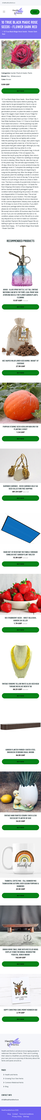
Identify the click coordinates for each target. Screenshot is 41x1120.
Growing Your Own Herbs (14, 1078)
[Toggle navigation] (4, 12)
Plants (30, 73)
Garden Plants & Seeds (19, 73)
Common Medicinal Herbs (14, 1082)
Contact (15, 1114)
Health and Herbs (11, 1075)
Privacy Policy (17, 1116)
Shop (35, 12)
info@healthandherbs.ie (8, 3)
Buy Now (20, 91)
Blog (6, 1086)
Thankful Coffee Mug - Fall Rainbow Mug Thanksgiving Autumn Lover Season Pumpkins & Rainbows (20, 883)
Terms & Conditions (26, 1114)
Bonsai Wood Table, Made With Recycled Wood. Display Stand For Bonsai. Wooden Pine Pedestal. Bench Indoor (20, 952)
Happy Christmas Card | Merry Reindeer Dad (20, 1010)
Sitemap (26, 1116)
